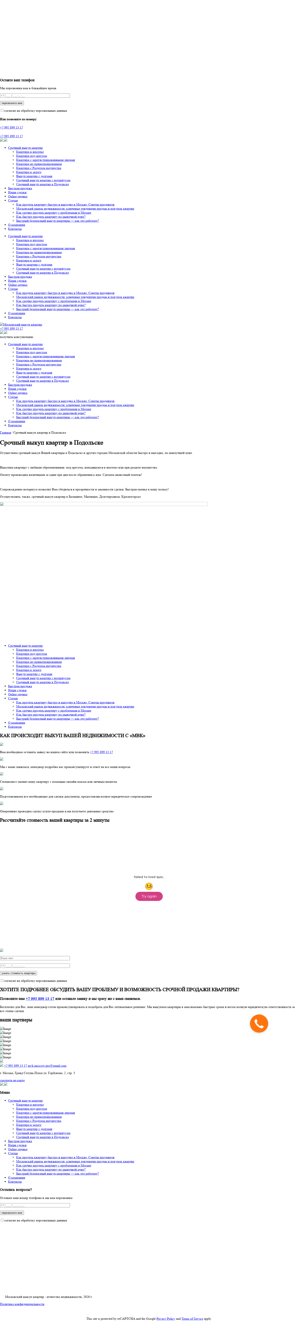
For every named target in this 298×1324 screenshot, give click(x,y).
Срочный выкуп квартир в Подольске (42, 184)
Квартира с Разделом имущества (38, 168)
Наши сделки (17, 192)
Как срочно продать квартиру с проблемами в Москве (53, 212)
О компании (16, 225)
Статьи (13, 200)
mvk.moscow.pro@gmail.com (47, 1066)
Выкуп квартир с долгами (34, 176)
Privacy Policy (166, 1319)
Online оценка (17, 196)
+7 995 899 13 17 (11, 127)
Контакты (15, 229)
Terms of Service (192, 1319)
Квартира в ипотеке (30, 152)
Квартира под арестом (31, 156)
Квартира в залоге (28, 172)
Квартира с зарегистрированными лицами (45, 160)
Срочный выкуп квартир (25, 148)
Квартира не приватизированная (39, 164)
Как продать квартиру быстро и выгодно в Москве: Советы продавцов (65, 204)
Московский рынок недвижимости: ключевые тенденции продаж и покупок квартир (75, 208)
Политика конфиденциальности (22, 1304)
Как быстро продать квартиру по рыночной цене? (51, 217)
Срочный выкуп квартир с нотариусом (43, 180)
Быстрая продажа (20, 188)
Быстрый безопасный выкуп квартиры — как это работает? (57, 221)
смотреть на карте (12, 1080)
